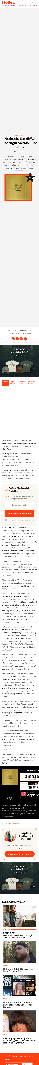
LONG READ (9, 933)
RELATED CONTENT (13, 901)
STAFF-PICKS (22, 5)
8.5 (30, 177)
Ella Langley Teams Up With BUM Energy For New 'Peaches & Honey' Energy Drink (19, 1040)
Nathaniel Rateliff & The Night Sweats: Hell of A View (18, 936)
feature (6, 929)
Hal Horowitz (21, 151)
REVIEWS (12, 5)
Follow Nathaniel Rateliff (19, 513)
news (5, 965)
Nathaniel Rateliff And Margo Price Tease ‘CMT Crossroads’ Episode (18, 1005)
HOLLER (4, 5)
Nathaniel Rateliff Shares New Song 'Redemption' (18, 970)
